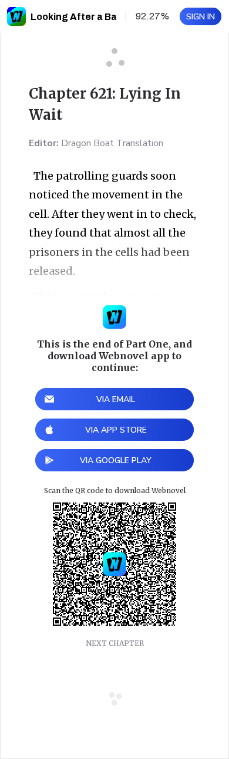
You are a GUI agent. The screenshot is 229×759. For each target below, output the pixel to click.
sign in (200, 16)
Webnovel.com (16, 16)
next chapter (115, 643)
